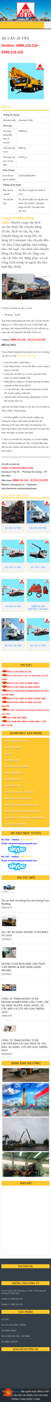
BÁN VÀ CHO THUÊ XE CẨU (19, 672)
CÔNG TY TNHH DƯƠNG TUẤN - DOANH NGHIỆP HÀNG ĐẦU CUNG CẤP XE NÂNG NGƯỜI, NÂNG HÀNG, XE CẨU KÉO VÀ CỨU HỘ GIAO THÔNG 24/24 (25, 1005)
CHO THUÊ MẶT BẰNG (17, 718)
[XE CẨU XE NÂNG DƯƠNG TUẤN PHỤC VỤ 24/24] (25, 921)
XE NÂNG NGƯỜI (9, 1342)
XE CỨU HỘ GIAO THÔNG (13, 1325)
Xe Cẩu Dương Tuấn (26, 356)
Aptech (16, 1391)
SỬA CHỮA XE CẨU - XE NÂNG (15, 1336)
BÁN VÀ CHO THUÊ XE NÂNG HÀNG (23, 683)
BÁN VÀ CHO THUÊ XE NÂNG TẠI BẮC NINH (26, 699)
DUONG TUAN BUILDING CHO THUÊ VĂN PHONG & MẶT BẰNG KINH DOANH (23, 967)
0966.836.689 (26, 839)
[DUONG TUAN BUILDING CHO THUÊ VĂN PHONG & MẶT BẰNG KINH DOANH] (25, 953)
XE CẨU (5, 1319)
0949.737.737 (26, 856)
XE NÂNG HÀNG (8, 1330)
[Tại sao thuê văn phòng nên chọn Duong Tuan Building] (25, 889)
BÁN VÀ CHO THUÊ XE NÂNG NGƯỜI (23, 687)
